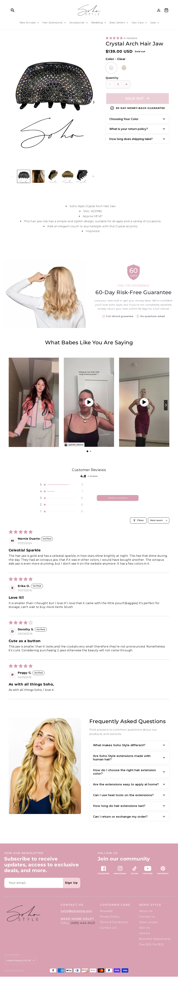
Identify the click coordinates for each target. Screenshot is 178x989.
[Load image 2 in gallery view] (38, 176)
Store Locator (148, 922)
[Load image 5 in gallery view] (67, 176)
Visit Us (144, 927)
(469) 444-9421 (82, 923)
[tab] (87, 451)
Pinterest (163, 873)
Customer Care (115, 904)
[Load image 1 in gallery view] (23, 176)
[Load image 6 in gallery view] (82, 176)
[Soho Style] (23, 913)
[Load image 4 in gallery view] (52, 176)
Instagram (120, 873)
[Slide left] (12, 176)
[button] (12, 10)
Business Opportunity (155, 938)
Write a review (117, 498)
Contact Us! (108, 927)
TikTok (134, 873)
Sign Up (71, 882)
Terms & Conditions (114, 922)
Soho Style (150, 904)
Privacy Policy (109, 916)
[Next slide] (166, 405)
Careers (144, 933)
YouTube (148, 873)
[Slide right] (93, 102)
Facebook (103, 873)
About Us (146, 911)
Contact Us (147, 916)
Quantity (112, 77)
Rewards (106, 911)
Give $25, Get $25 (151, 944)
